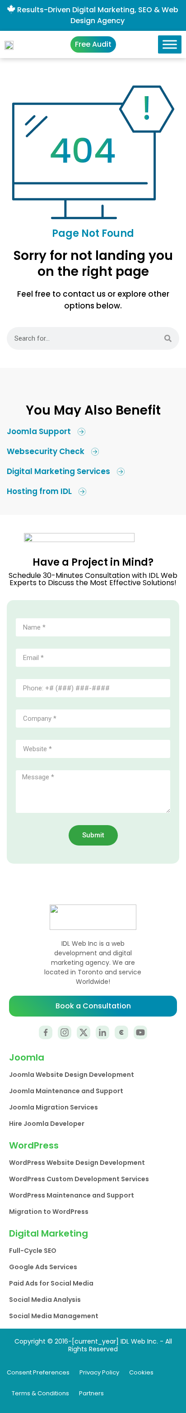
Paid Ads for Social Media (51, 1283)
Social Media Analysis (45, 1299)
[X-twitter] (83, 1032)
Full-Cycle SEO (32, 1250)
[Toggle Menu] (170, 44)
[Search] (168, 338)
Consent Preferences (38, 1372)
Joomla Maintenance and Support (66, 1090)
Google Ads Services (43, 1266)
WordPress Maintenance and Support (71, 1195)
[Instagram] (64, 1032)
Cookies (141, 1372)
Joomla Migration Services (53, 1107)
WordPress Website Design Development (77, 1162)
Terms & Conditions (40, 1393)
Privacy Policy (99, 1372)
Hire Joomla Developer (46, 1123)
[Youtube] (140, 1032)
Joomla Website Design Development (71, 1074)
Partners (91, 1393)
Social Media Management (53, 1315)
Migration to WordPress (48, 1211)
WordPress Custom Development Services (79, 1178)
